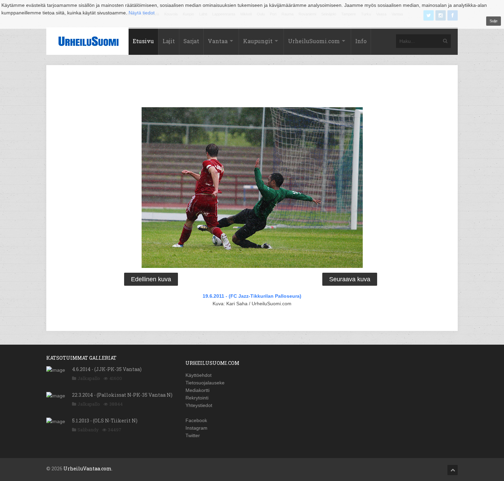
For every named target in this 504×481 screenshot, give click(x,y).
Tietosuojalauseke (205, 382)
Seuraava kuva (349, 279)
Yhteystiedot (198, 405)
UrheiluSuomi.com (314, 41)
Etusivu (143, 41)
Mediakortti (197, 390)
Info (361, 41)
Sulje (493, 21)
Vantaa (218, 41)
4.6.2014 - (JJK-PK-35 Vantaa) (107, 369)
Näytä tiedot (142, 12)
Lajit (169, 41)
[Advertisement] (252, 87)
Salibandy (88, 430)
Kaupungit (258, 41)
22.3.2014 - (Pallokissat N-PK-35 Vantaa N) (122, 395)
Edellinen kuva (151, 279)
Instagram (196, 428)
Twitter (192, 435)
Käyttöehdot (198, 375)
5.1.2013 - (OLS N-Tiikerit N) (104, 420)
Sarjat (191, 41)
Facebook (196, 420)
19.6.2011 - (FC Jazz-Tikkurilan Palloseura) (252, 296)
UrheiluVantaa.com (87, 468)
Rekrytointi (196, 397)
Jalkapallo (88, 378)
